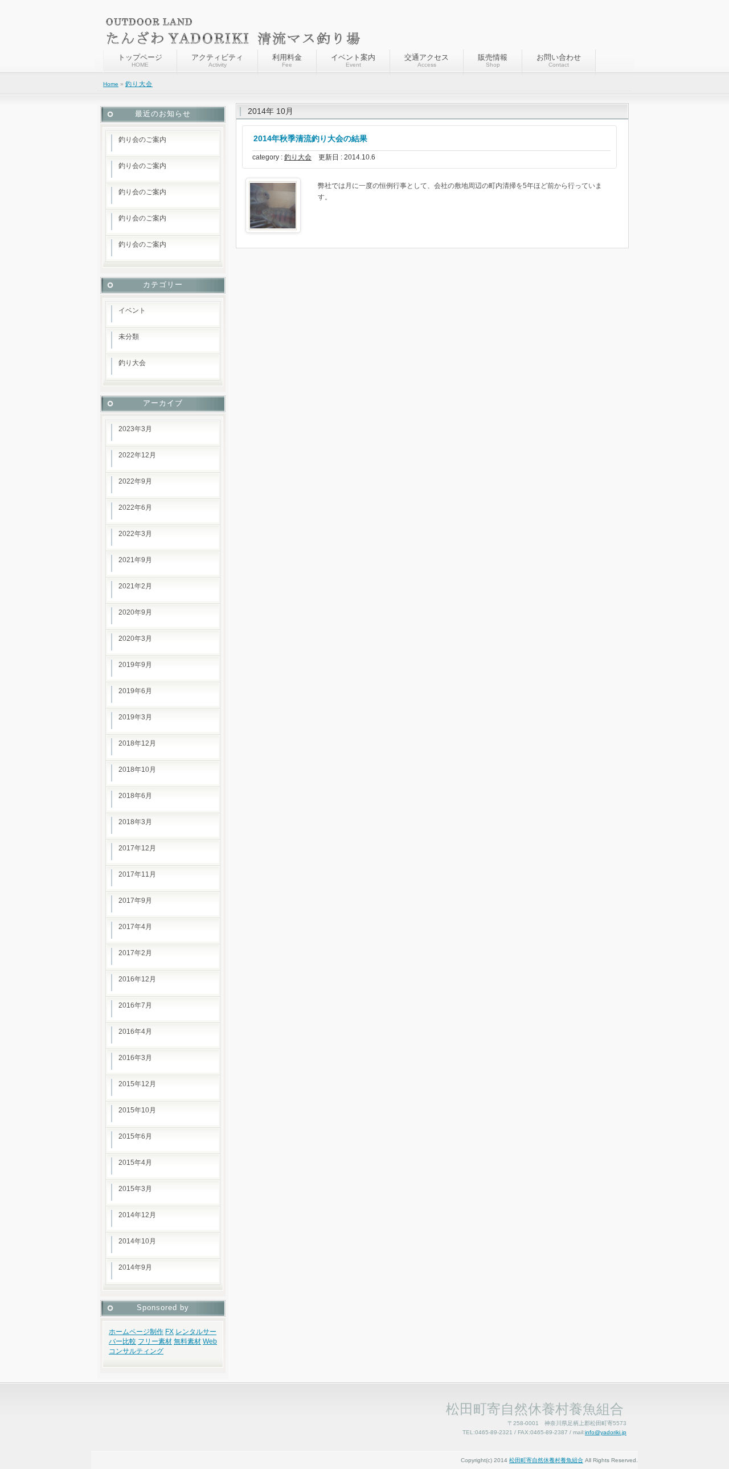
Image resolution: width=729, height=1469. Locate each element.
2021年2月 (135, 586)
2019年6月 (135, 691)
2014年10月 (137, 1241)
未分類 (128, 337)
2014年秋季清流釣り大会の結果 (310, 138)
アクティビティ (217, 60)
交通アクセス (426, 60)
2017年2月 (135, 953)
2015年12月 (137, 1084)
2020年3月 (135, 639)
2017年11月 (137, 874)
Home (110, 84)
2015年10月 (137, 1110)
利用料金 (287, 60)
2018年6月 (135, 796)
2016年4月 (135, 1032)
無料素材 (187, 1341)
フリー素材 (155, 1341)
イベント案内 (353, 60)
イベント (132, 310)
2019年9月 (135, 665)
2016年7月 (135, 1005)
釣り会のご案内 (142, 140)
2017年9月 (135, 901)
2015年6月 (135, 1136)
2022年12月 (137, 455)
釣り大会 (139, 83)
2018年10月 (137, 770)
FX (169, 1332)
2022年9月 (135, 481)
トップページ (140, 60)
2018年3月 (135, 822)
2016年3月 (135, 1058)
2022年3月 (135, 534)
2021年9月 (135, 560)
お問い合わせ (558, 60)
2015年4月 (135, 1163)
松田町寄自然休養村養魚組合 (546, 1460)
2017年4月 (135, 927)
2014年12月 (137, 1215)
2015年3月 (135, 1189)
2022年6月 (135, 508)
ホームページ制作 (136, 1332)
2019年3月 (135, 717)
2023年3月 (135, 429)
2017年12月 (137, 848)
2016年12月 (137, 979)
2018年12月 (137, 743)
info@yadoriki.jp (605, 1432)
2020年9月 (135, 612)
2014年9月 (135, 1267)
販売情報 (492, 60)
